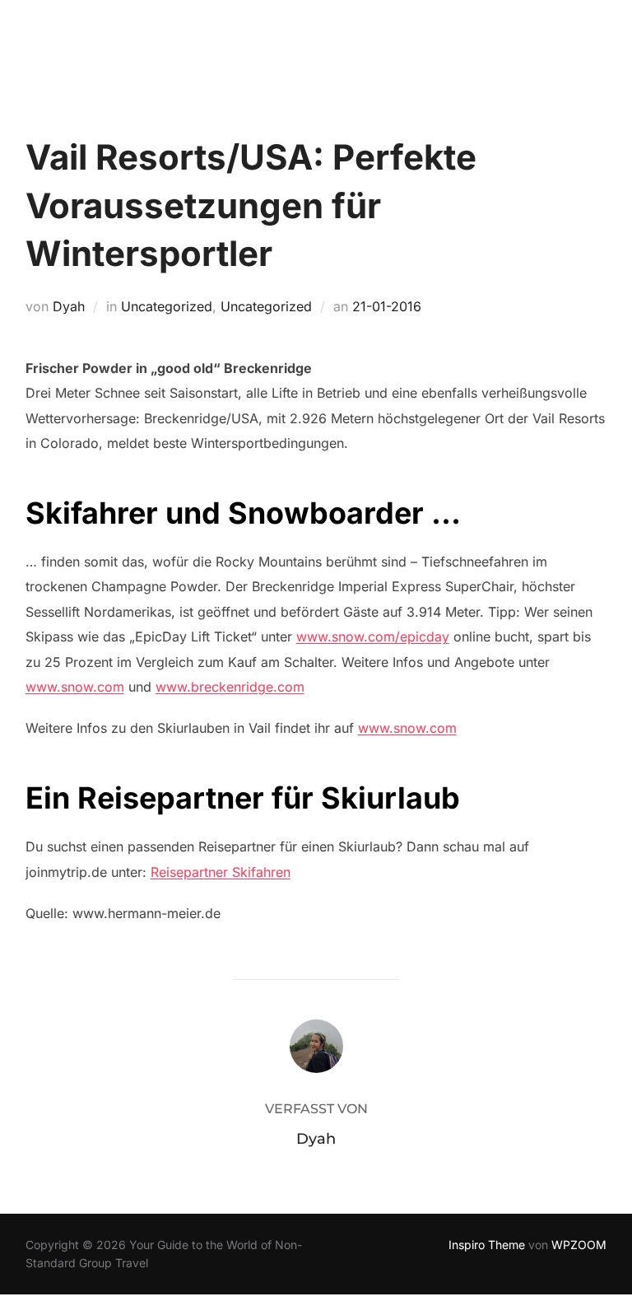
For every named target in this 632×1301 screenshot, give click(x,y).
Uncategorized (166, 306)
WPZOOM (578, 1245)
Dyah (69, 306)
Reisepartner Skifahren (220, 872)
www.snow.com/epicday (372, 636)
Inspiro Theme (486, 1245)
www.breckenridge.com (230, 686)
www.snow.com (75, 686)
